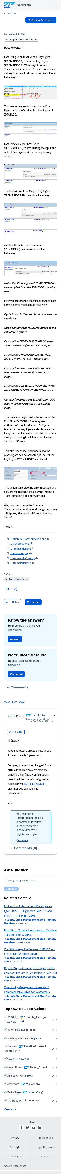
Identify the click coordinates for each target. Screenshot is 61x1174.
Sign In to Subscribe (41, 20)
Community (24, 5)
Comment (33, 602)
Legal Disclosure (46, 1147)
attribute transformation (17, 579)
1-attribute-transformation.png (28, 539)
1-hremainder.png (20, 548)
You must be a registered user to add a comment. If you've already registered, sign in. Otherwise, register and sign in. (30, 824)
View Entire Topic (14, 702)
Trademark (15, 1156)
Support (45, 1156)
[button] (6, 602)
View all (8, 1109)
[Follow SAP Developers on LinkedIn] (39, 1127)
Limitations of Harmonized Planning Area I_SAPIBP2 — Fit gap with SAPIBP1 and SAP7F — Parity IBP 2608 (28, 911)
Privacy (15, 1138)
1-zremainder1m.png (22, 558)
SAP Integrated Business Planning (21, 39)
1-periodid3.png (19, 543)
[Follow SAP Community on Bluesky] (27, 1127)
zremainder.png (19, 553)
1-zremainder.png (20, 563)
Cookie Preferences (15, 1166)
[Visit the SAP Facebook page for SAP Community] (21, 1127)
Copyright (15, 1147)
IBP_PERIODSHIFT (36, 783)
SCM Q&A (11, 13)
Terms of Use (46, 1138)
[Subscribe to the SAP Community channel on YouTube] (33, 1127)
